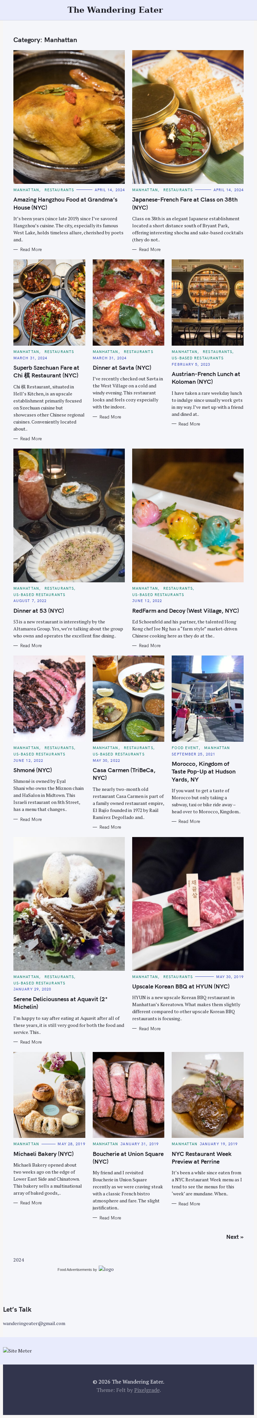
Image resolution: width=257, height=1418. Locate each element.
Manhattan (26, 190)
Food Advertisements (75, 1270)
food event (185, 747)
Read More (31, 249)
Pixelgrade (147, 1390)
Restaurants (59, 190)
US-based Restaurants (198, 358)
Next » (235, 1236)
